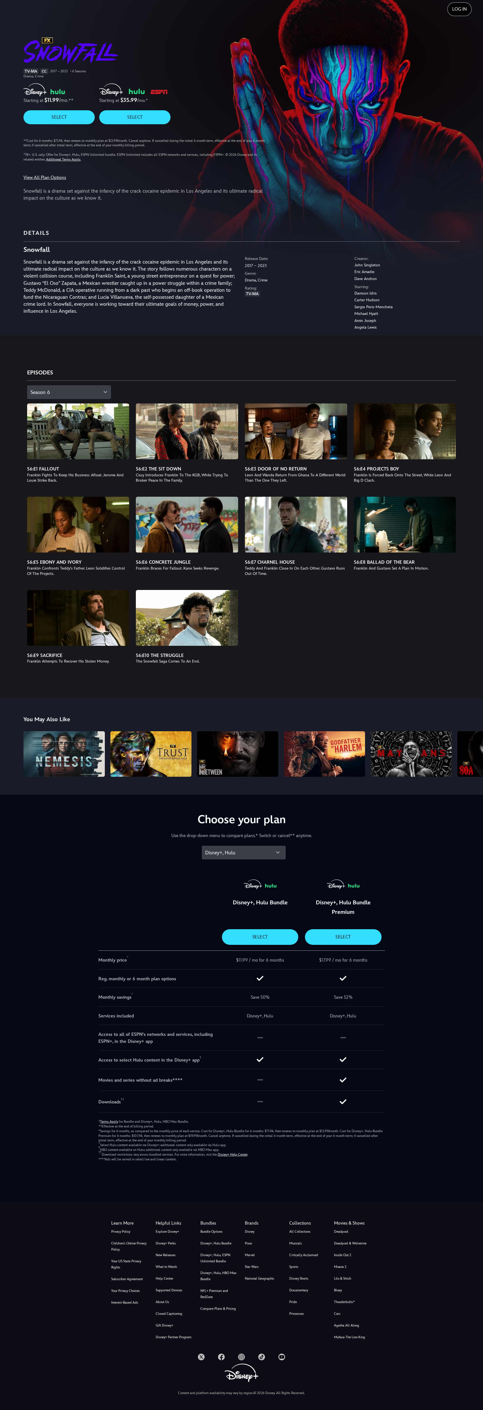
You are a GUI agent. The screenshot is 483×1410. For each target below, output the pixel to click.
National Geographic (259, 1278)
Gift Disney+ (164, 1325)
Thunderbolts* (344, 1302)
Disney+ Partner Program (173, 1337)
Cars (337, 1314)
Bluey (338, 1290)
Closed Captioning (169, 1314)
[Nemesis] (64, 754)
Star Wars (252, 1267)
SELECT (59, 117)
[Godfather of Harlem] (324, 754)
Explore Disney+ (167, 1232)
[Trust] (150, 754)
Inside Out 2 (342, 1255)
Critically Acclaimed (303, 1255)
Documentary (298, 1290)
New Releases (166, 1255)
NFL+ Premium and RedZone (214, 1294)
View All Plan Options (44, 177)
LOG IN (459, 9)
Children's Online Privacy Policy (128, 1246)
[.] (201, 1357)
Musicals (295, 1243)
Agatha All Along (346, 1325)
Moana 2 (340, 1267)
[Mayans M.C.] (411, 754)
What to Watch (166, 1267)
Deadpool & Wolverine (350, 1243)
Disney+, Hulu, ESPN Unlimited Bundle (215, 1258)
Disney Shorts (298, 1278)
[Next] (472, 753)
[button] (174, 1223)
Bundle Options (211, 1232)
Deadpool (341, 1232)
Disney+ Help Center (232, 1154)
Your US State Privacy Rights (126, 1264)
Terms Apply (109, 1122)
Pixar (248, 1243)
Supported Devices (169, 1290)
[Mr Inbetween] (237, 754)
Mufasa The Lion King (349, 1337)
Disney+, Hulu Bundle (215, 1243)
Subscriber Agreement (127, 1279)
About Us (162, 1302)
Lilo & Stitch (342, 1278)
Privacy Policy (120, 1232)
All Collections (300, 1232)
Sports (293, 1267)
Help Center (164, 1278)
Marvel (250, 1255)
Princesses (296, 1314)
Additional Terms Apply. (63, 159)
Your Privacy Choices (125, 1291)
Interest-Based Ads (124, 1302)
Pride (293, 1302)
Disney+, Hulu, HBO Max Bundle (218, 1276)
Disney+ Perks (166, 1243)
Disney (249, 1232)
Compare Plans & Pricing (218, 1309)
